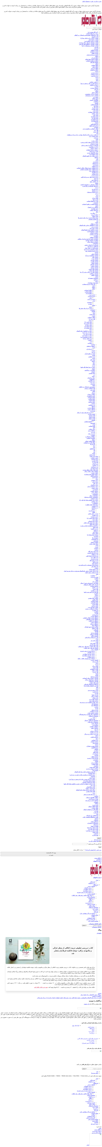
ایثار (97, 133)
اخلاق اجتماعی (88, 290)
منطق (93, 439)
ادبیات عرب (92, 294)
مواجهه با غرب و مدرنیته (91, 800)
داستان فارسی (94, 260)
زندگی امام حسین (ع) (92, 518)
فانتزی (96, 613)
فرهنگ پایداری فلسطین (92, 619)
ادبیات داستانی (94, 74)
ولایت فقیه (92, 454)
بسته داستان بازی (93, 136)
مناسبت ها (95, 770)
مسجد (96, 744)
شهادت (96, 578)
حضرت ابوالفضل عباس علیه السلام (88, 225)
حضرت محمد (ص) (87, 335)
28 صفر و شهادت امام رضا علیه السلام (85, 771)
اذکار (97, 80)
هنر (94, 450)
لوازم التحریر (91, 719)
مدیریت (93, 432)
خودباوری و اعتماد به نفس (91, 245)
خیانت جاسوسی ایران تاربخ (91, 249)
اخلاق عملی (95, 67)
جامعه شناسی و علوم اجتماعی (90, 204)
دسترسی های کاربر (87, 1038)
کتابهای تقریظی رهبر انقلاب (91, 648)
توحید (93, 358)
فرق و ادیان (95, 614)
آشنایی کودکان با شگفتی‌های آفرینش (88, 44)
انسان (93, 316)
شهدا (93, 385)
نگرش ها (92, 444)
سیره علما (95, 562)
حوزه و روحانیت (94, 234)
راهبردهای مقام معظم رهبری (90, 470)
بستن (100, 1128)
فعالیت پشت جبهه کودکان (91, 627)
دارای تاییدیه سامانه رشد (91, 251)
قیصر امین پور (94, 640)
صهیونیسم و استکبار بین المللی (87, 387)
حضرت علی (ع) (88, 334)
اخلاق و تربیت (94, 68)
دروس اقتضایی (91, 652)
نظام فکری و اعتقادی (89, 442)
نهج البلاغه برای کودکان (92, 815)
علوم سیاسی (91, 402)
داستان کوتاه (95, 263)
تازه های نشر (94, 180)
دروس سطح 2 (91, 657)
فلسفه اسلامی (88, 421)
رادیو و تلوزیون (94, 468)
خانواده (93, 371)
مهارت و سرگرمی (93, 799)
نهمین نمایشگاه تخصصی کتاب (90, 817)
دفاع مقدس (92, 373)
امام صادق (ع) (88, 328)
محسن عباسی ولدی (93, 713)
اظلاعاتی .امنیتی (94, 100)
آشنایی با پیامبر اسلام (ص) (91, 41)
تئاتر (97, 159)
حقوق (93, 368)
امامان (96, 122)
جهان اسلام (95, 216)
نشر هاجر (92, 881)
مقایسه (96, 1122)
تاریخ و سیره (95, 175)
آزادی (93, 285)
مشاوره (93, 435)
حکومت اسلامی (94, 233)
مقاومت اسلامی (90, 438)
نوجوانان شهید (94, 821)
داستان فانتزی (94, 261)
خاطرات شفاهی (94, 237)
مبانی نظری (92, 429)
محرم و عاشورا (94, 711)
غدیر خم (93, 785)
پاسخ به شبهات (94, 144)
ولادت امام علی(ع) (93, 829)
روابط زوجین (94, 492)
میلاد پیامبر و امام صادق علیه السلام (85, 790)
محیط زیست (94, 723)
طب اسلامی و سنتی (89, 388)
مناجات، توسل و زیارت (92, 768)
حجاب (96, 222)
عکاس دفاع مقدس (93, 598)
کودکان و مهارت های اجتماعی (90, 678)
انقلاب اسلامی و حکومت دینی (90, 128)
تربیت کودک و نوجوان (92, 192)
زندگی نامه (95, 519)
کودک (96, 675)
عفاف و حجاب (91, 394)
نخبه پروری (95, 805)
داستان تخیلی (94, 254)
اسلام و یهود (95, 92)
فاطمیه (96, 611)
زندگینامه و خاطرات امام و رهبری (89, 525)
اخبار (98, 933)
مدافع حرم (95, 725)
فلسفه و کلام (94, 636)
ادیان (97, 79)
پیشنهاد (96, 157)
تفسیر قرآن (95, 198)
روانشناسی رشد (94, 495)
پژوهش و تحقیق (91, 346)
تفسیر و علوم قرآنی (90, 353)
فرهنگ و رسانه (94, 624)
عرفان (93, 393)
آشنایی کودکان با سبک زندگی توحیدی (88, 42)
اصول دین (95, 97)
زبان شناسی (95, 506)
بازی (94, 717)
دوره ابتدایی (95, 464)
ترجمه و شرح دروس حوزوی (87, 651)
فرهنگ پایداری (91, 408)
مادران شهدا (95, 694)
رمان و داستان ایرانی (92, 486)
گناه (94, 427)
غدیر (90, 341)
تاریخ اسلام (95, 163)
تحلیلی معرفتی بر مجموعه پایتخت (89, 184)
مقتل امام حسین (93, 767)
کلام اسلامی (92, 426)
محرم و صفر (94, 710)
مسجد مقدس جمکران (92, 746)
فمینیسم (92, 423)
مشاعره (93, 575)
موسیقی (96, 802)
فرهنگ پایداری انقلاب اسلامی (90, 618)
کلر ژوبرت (95, 672)
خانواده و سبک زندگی (92, 242)
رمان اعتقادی (94, 480)
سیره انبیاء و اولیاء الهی (92, 556)
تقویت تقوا (95, 199)
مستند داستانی (94, 741)
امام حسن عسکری (93, 112)
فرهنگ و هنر (95, 625)
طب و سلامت (94, 590)
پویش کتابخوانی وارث (92, 153)
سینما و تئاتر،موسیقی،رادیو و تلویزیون (88, 565)
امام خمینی (92, 314)
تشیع (97, 196)
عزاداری (96, 596)
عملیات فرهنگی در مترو (92, 608)
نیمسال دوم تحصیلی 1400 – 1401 (86, 658)
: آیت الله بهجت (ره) (93, 32)
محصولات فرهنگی (93, 716)
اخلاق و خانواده (94, 70)
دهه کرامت (92, 778)
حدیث (93, 365)
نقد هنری (95, 812)
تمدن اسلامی (91, 356)
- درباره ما (92, 1033)
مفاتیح (96, 761)
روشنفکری (95, 503)
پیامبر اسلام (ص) (93, 154)
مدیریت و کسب (94, 732)
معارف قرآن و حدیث (92, 758)
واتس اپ (51, 855)
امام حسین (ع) (88, 323)
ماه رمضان (95, 698)
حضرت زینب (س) (87, 332)
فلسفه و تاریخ (94, 633)
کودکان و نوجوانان (93, 681)
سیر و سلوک (95, 554)
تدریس (93, 352)
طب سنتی (95, 589)
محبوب (96, 707)
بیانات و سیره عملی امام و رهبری (89, 142)
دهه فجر (93, 776)
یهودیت (90, 304)
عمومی (93, 403)
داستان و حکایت (94, 273)
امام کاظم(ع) (94, 119)
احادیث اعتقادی (94, 51)
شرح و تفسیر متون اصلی (91, 572)
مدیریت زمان (91, 433)
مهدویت (90, 343)
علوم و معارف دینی (93, 607)
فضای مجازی (91, 414)
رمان (96, 479)
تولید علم (92, 359)
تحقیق (96, 183)
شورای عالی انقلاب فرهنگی (91, 584)
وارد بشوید (86, 1004)
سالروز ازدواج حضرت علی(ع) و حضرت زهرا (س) (82, 779)
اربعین (90, 320)
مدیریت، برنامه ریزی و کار (91, 734)
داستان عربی (94, 258)
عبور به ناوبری (97, 1)
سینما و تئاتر (95, 563)
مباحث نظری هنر (93, 701)
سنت (96, 545)
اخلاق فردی (89, 293)
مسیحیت (89, 302)
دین (94, 374)
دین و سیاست (94, 467)
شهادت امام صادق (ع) (89, 781)
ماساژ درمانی (94, 696)
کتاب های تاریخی (93, 645)
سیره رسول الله (94, 560)
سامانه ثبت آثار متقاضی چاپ (87, 913)
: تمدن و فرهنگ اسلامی (92, 33)
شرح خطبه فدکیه (93, 569)
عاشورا (90, 340)
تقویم (93, 355)
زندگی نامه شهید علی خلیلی (91, 522)
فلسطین (96, 630)
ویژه (94, 793)
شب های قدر (94, 566)
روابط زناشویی (94, 491)
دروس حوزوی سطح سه (88, 655)
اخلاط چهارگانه (94, 62)
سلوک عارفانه (94, 542)
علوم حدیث (95, 604)
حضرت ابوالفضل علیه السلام (84, 331)
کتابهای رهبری (94, 660)
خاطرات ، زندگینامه (90, 370)
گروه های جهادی (93, 682)
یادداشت (96, 833)
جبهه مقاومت (94, 208)
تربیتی (96, 193)
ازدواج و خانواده (94, 85)
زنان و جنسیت (94, 516)
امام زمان (95, 115)
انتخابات (96, 127)
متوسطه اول (94, 704)
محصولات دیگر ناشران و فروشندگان (88, 714)
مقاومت (96, 765)
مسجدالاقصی (94, 747)
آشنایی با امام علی (93, 39)
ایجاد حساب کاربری (94, 841)
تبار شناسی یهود (94, 181)
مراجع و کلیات (94, 737)
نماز (94, 445)
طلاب (93, 391)
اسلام (96, 91)
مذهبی (96, 735)
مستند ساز (95, 743)
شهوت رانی (95, 581)
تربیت (96, 187)
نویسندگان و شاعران (92, 823)
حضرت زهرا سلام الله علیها (88, 367)
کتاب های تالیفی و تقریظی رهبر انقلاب (88, 646)
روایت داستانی (94, 498)
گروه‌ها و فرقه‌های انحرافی (91, 684)
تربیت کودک (95, 190)
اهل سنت (95, 131)
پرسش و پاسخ (94, 148)
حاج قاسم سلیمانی (93, 219)
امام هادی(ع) (94, 121)
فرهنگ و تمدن (91, 409)
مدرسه (96, 729)
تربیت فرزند (95, 189)
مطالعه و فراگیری (90, 436)
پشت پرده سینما (94, 151)
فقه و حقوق (92, 418)
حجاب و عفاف (94, 224)
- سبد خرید (92, 1041)
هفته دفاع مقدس (90, 791)
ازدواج (93, 509)
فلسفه (93, 420)
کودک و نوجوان (94, 676)
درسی (96, 281)
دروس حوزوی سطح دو (89, 654)
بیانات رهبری (94, 140)
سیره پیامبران (94, 559)
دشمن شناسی (94, 457)
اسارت (96, 86)
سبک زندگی (95, 533)
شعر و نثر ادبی (94, 577)
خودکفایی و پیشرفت (92, 246)
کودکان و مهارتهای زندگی (91, 679)
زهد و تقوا (95, 527)
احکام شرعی (94, 57)
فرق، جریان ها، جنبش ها (85, 308)
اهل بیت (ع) (92, 319)
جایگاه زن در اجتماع (93, 207)
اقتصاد (96, 103)
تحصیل (93, 350)
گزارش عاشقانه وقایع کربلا (91, 685)
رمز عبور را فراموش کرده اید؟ (93, 850)
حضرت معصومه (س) (86, 337)
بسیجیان (96, 137)
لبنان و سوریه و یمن (93, 690)
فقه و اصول (92, 415)
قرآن (93, 424)
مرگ (97, 738)
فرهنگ (93, 406)
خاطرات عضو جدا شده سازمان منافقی (88, 239)
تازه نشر (96, 178)
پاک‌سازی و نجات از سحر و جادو (89, 145)
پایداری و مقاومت (93, 147)
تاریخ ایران (95, 165)
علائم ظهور (95, 599)
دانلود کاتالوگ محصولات (95, 923)
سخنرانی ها (95, 538)
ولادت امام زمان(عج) (92, 827)
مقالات (93, 916)
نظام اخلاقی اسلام (90, 441)
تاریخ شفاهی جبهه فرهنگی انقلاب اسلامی (87, 168)
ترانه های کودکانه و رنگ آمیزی (90, 186)
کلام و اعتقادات (94, 669)
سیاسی (96, 550)
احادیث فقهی (94, 53)
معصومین (95, 759)
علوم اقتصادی (94, 602)
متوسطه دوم (94, 705)
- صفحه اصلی (91, 1027)
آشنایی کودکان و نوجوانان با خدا (90, 45)
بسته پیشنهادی (91, 918)
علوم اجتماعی (91, 397)
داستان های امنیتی (93, 269)
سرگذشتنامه (94, 539)
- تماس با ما (92, 1031)
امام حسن (95, 110)
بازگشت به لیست (96, 996)
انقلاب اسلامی (91, 317)
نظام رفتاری (95, 808)
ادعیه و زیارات (91, 299)
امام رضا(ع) (95, 113)
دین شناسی (95, 465)
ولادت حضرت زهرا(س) (92, 830)
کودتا (97, 673)
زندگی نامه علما (94, 524)
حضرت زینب (94, 227)
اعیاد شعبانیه (91, 773)
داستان (96, 252)
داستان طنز (95, 257)
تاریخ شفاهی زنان (93, 171)
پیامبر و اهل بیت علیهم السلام (90, 156)
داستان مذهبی (94, 266)
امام (94, 313)
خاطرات (96, 236)
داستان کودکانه (94, 264)
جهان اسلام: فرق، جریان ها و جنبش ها (88, 217)
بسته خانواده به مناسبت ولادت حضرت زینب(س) (82, 774)
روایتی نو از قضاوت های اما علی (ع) (88, 500)
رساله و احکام (94, 476)
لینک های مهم (75, 1025)
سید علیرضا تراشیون (92, 553)
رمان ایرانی (95, 482)
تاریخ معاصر (95, 174)
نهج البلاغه (92, 448)
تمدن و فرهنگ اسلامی (92, 201)
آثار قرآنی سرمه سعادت (88, 284)
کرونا (96, 664)
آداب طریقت (94, 36)
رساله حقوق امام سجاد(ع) (91, 474)
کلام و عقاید (95, 670)
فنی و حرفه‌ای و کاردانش (91, 637)
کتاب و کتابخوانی (90, 787)
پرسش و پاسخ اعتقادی (92, 150)
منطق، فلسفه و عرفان (92, 797)
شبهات (96, 568)
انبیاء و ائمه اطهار (93, 125)
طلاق (93, 512)
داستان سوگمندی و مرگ (91, 255)
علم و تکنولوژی (91, 396)
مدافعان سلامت (94, 726)
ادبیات (96, 71)
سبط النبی (95, 531)
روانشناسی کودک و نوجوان (91, 497)
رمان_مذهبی (94, 488)
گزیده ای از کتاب (90, 919)
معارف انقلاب (94, 756)
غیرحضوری (95, 610)
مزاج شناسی (94, 740)
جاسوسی (95, 202)
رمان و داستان (91, 377)
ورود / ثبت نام (94, 1124)
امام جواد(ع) (95, 109)
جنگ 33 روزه (94, 214)
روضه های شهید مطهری (91, 504)
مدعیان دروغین (94, 731)
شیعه (90, 307)
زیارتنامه (96, 530)
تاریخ (97, 160)
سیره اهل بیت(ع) (87, 338)
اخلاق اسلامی (94, 65)
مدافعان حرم (91, 430)
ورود (100, 847)
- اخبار (93, 1030)
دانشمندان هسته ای (93, 278)
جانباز (96, 205)
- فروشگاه (92, 1028)
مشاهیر (96, 749)
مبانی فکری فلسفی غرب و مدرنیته (89, 702)
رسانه (93, 376)
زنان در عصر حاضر (93, 513)
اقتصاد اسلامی (94, 104)
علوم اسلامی (91, 399)
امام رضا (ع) (88, 325)
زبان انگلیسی (91, 381)
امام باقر (96, 106)
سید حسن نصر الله (93, 551)
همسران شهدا (94, 826)
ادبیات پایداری (94, 73)
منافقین (96, 796)
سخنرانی (92, 384)
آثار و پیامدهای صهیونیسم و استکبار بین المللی (86, 35)
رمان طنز (95, 483)
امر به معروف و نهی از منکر (84, 412)
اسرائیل (96, 89)
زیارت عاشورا (94, 528)
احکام (96, 56)
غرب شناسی (91, 405)
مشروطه (95, 752)
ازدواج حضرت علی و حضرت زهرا (89, 83)
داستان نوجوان (94, 267)
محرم (96, 708)
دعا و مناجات (94, 459)
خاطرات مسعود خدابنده (92, 240)
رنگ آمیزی (95, 489)
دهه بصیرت (95, 462)
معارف (96, 755)
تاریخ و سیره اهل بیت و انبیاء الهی (89, 177)
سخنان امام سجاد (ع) (92, 534)
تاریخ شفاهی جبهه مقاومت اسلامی (89, 169)
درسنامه (96, 279)
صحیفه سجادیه (94, 586)
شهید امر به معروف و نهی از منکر (89, 583)
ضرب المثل (95, 587)
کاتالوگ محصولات (96, 927)
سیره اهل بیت (94, 557)
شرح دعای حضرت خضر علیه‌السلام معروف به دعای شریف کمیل (81, 571)
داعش (96, 276)
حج (97, 221)
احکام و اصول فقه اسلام (91, 59)
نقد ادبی (96, 811)
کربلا (97, 663)
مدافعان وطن (94, 728)
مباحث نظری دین (93, 699)
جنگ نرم (93, 213)
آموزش (96, 47)
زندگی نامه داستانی (93, 521)
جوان (93, 364)
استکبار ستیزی (94, 88)
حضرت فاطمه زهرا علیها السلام (89, 230)
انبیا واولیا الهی (94, 124)
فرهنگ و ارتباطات (93, 621)
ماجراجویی (95, 691)
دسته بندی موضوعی (92, 282)
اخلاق (96, 64)
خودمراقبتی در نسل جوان (91, 248)
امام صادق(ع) (94, 116)
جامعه (93, 361)
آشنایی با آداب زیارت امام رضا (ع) (89, 38)
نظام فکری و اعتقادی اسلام (91, 809)
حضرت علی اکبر (93, 228)
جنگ (97, 211)
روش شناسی (94, 501)
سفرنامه (96, 541)
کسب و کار (95, 666)
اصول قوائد (95, 98)
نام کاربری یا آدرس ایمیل (94, 844)
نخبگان (96, 803)
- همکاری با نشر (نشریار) (88, 1043)
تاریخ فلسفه (95, 172)
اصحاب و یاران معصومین (91, 94)
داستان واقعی (94, 275)
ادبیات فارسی (94, 76)
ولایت (93, 453)
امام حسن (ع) (88, 322)
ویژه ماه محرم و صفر (89, 794)
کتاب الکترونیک (94, 643)
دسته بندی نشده (94, 456)
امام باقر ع (95, 107)
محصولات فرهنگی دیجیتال (91, 720)
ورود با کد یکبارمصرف (51, 852)
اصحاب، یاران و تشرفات (91, 95)
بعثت (97, 139)
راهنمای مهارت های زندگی (91, 471)
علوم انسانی (92, 400)
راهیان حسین (94, 473)
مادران (96, 693)
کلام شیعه (95, 667)
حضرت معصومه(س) (92, 231)
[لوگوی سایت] (91, 26)
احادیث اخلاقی (94, 50)
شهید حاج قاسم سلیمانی (88, 782)
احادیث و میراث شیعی (92, 54)
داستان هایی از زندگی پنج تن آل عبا (89, 272)
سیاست (96, 548)
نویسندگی (95, 824)
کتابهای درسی (94, 649)
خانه (100, 933)
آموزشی (96, 48)
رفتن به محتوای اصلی (87, 1)
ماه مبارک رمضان (90, 788)
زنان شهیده (95, 515)
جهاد (94, 362)
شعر (90, 297)
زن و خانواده (95, 507)
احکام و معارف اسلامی (92, 60)
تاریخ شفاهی (95, 166)
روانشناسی (92, 379)
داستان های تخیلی (93, 270)
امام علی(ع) (95, 118)
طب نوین (92, 390)
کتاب (97, 642)
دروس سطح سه (87, 890)
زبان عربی (92, 382)
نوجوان (96, 818)
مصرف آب (95, 753)
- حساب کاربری (91, 1040)
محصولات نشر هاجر (93, 722)
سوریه (96, 547)
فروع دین (92, 411)
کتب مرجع (95, 661)
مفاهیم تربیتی (94, 762)
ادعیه (96, 77)
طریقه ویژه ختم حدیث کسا (91, 592)
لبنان (97, 688)
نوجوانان (96, 820)
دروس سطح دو (88, 889)
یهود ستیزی (95, 835)
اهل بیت (96, 130)
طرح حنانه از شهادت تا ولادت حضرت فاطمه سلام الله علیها (79, 784)
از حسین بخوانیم (94, 82)
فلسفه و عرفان (94, 634)
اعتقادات (96, 101)
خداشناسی (95, 243)
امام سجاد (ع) (88, 326)
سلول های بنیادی (93, 544)
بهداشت (93, 344)
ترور (97, 195)
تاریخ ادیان (95, 162)
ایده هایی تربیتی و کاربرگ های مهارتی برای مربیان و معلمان (82, 134)
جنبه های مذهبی (94, 210)
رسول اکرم (95, 477)
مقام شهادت (95, 764)
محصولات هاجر (91, 897)
